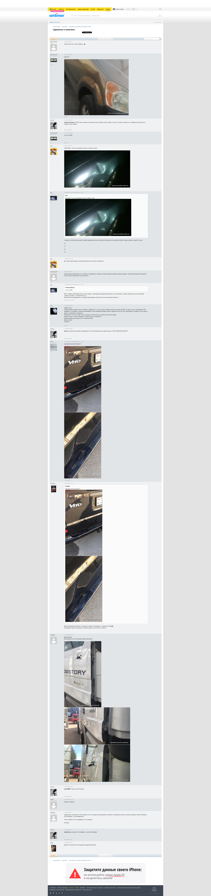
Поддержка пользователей (56, 889)
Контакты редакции (62, 887)
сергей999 (52, 634)
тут (118, 297)
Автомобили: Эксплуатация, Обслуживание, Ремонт (80, 26)
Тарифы (77, 887)
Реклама (71, 887)
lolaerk (51, 842)
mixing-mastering (53, 54)
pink (51, 145)
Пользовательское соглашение (95, 887)
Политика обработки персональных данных (129, 887)
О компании (52, 887)
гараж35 (52, 120)
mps (51, 192)
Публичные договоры (110, 887)
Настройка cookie (87, 889)
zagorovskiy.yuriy (54, 271)
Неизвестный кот (53, 41)
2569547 (52, 799)
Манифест (82, 887)
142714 (51, 341)
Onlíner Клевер (120, 9)
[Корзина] (160, 15)
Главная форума (56, 26)
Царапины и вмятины (64, 29)
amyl (51, 305)
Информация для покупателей (73, 889)
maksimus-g (52, 812)
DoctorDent (52, 483)
